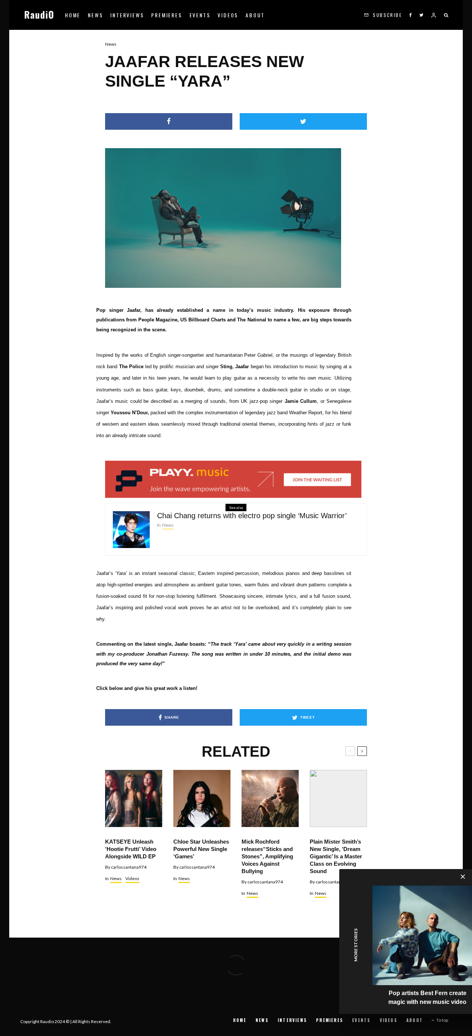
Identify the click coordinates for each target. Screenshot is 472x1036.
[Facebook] (411, 15)
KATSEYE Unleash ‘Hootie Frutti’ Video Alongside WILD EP (130, 848)
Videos (228, 15)
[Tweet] (303, 121)
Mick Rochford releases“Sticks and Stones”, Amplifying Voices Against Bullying (267, 856)
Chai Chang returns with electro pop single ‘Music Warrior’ (252, 516)
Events (200, 15)
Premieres (166, 15)
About (255, 15)
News (95, 15)
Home (72, 15)
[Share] (168, 121)
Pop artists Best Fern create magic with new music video (427, 997)
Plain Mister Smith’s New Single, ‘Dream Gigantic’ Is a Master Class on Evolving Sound (336, 856)
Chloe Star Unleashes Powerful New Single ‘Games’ (201, 848)
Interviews (127, 15)
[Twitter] (421, 15)
